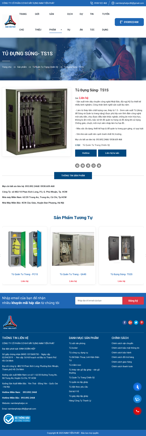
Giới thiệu (38, 22)
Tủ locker (73, 348)
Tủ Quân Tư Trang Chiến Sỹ (96, 145)
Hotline (86, 153)
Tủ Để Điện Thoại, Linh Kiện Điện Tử (84, 359)
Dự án (81, 22)
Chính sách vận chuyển (122, 343)
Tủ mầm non (75, 365)
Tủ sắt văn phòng (77, 343)
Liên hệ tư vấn (112, 153)
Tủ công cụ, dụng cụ (78, 352)
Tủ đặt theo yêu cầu (78, 387)
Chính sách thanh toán (122, 366)
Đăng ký (133, 300)
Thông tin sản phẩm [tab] (73, 175)
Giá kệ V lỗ (74, 391)
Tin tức (92, 22)
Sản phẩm (52, 22)
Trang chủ (23, 22)
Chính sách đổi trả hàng (123, 357)
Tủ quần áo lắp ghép (78, 382)
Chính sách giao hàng (122, 362)
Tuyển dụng (105, 22)
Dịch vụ (70, 22)
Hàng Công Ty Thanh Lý (80, 400)
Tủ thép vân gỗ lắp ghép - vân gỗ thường (84, 371)
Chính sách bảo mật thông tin (125, 348)
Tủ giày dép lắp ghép (78, 396)
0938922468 (131, 22)
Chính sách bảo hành (121, 352)
